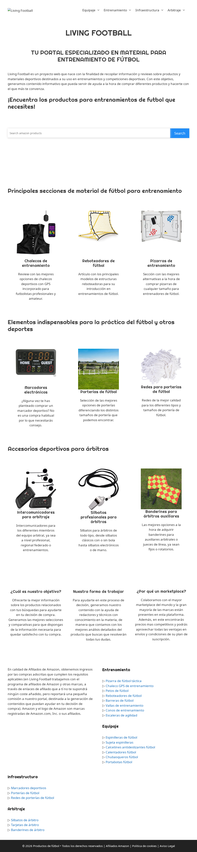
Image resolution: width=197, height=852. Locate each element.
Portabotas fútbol (119, 762)
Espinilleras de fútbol (121, 737)
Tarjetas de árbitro (25, 825)
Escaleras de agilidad (121, 715)
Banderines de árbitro (27, 830)
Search (179, 133)
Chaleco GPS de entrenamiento (130, 686)
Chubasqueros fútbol (122, 757)
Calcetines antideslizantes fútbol (130, 747)
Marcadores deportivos (28, 788)
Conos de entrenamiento (125, 710)
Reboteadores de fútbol (124, 695)
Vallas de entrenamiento (124, 705)
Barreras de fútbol (120, 700)
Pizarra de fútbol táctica (124, 681)
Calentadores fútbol (121, 752)
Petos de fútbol (117, 690)
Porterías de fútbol (25, 793)
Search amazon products (26, 133)
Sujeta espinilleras (119, 742)
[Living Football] (20, 10)
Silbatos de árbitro (24, 820)
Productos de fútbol (46, 846)
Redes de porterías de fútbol (32, 797)
